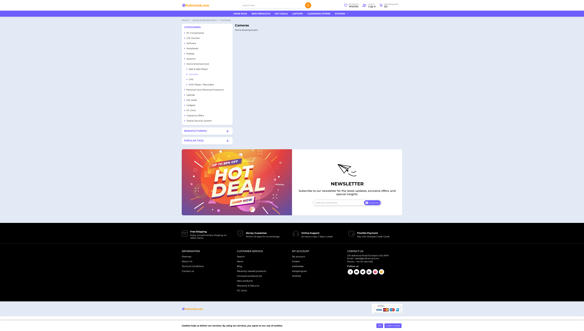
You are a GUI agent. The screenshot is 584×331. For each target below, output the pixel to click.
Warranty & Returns (248, 285)
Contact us (188, 271)
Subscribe (374, 202)
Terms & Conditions (193, 266)
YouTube (356, 272)
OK (380, 325)
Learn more (393, 325)
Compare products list (249, 276)
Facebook (350, 272)
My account (298, 256)
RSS (381, 272)
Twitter (362, 272)
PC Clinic (242, 290)
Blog (239, 266)
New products (245, 280)
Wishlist (296, 276)
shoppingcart (299, 271)
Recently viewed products (251, 271)
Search (308, 5)
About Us (187, 261)
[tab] (207, 131)
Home (185, 20)
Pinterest (375, 272)
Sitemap (186, 256)
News (240, 261)
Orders (296, 261)
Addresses (298, 266)
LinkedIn (369, 272)
